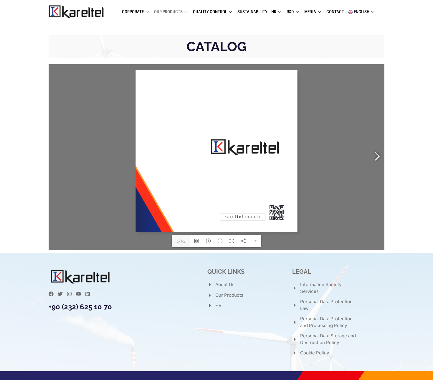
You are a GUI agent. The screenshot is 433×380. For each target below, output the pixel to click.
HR (273, 11)
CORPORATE (133, 11)
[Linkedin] (87, 293)
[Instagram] (69, 293)
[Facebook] (51, 293)
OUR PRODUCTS (168, 11)
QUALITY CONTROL (210, 11)
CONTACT (335, 11)
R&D (290, 11)
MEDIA (310, 11)
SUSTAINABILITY (252, 11)
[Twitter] (60, 293)
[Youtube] (78, 293)
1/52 (181, 241)
